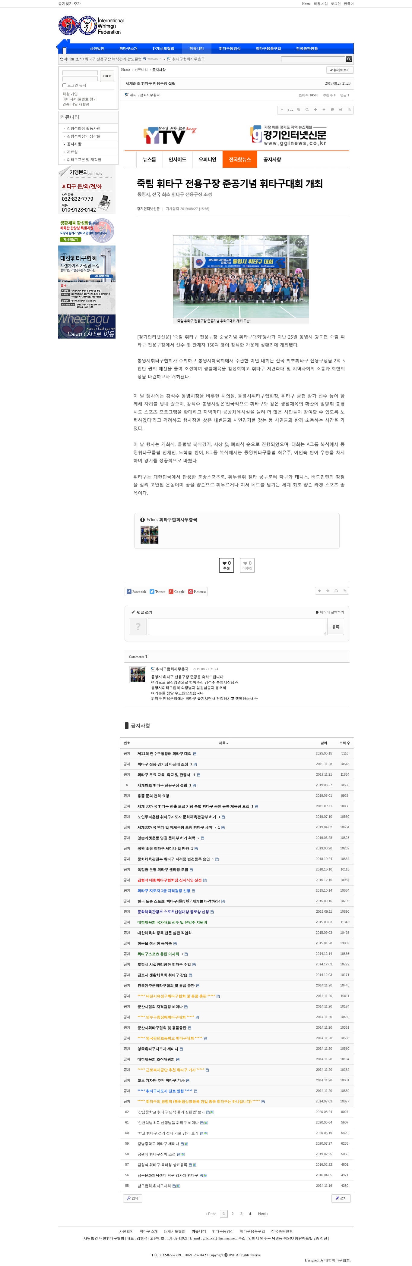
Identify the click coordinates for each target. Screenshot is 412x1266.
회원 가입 (321, 3)
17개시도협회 (163, 48)
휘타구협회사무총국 (189, 61)
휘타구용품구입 (268, 48)
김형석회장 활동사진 (83, 128)
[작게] (307, 109)
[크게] (298, 109)
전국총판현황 (307, 48)
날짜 (324, 743)
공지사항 (74, 144)
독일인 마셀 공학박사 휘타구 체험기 (114, 61)
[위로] (315, 109)
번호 (127, 743)
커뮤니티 (196, 48)
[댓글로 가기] (332, 109)
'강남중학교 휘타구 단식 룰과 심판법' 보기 (172, 1112)
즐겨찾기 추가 (69, 4)
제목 (222, 743)
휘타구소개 (128, 48)
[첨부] (349, 109)
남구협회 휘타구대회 (155, 1186)
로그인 (336, 3)
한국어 (349, 3)
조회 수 (344, 743)
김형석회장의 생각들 (83, 136)
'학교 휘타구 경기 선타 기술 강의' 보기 (168, 1133)
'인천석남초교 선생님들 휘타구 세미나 (169, 1123)
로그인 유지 (76, 85)
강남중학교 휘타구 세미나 (159, 1144)
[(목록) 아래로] (324, 109)
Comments (138, 656)
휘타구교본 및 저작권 (84, 160)
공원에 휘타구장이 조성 (157, 1154)
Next (262, 1214)
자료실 (72, 152)
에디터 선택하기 (331, 612)
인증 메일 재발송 (76, 104)
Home (306, 3)
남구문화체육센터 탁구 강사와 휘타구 (168, 1175)
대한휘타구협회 (337, 1260)
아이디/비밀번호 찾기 (79, 99)
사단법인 (97, 48)
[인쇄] (341, 109)
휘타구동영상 (230, 48)
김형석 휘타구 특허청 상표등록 (163, 1165)
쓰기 (343, 1198)
